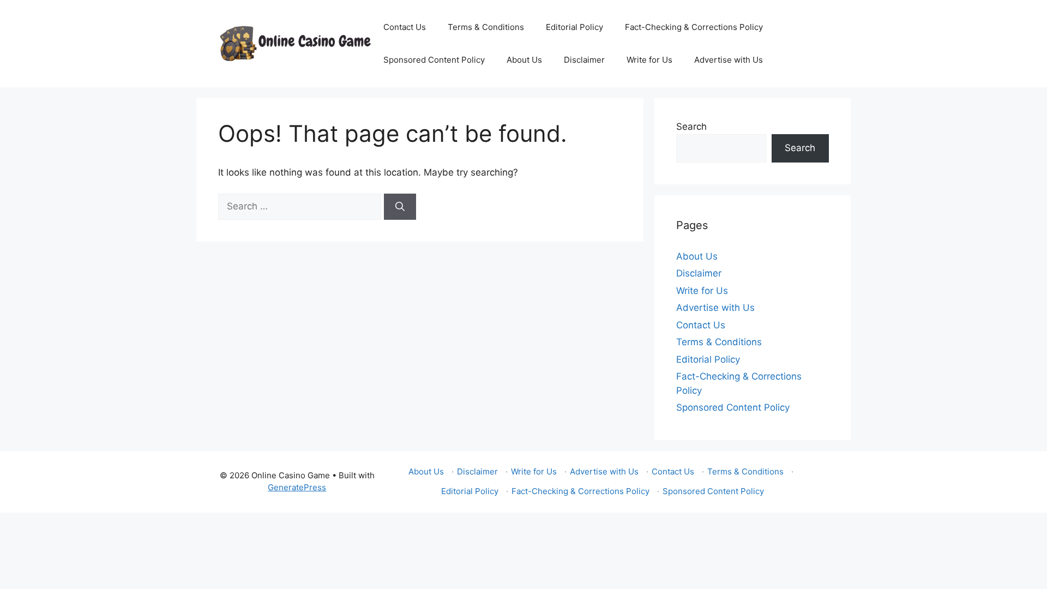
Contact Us (404, 27)
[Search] (400, 207)
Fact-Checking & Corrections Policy (694, 27)
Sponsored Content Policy (434, 60)
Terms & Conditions (486, 27)
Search (691, 126)
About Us (524, 60)
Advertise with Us (728, 60)
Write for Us (649, 60)
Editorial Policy (574, 27)
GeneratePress (297, 487)
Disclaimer (584, 60)
